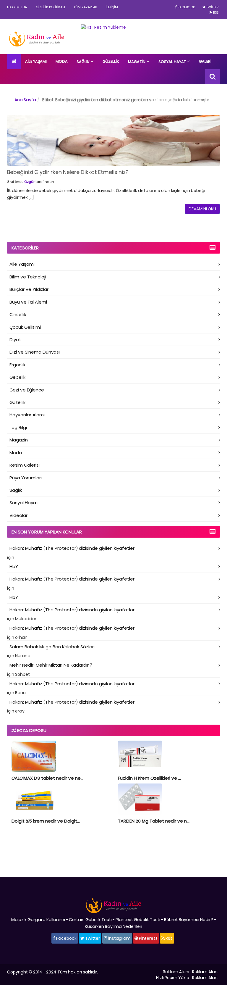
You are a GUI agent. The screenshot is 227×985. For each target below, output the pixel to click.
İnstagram (119, 938)
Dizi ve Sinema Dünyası (34, 352)
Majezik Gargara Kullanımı (38, 920)
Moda (62, 61)
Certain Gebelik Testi (90, 920)
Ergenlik (17, 365)
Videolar (18, 515)
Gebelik (17, 377)
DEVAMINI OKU (202, 209)
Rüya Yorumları (25, 478)
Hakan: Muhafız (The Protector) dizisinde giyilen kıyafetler (71, 548)
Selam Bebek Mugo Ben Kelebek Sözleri (52, 647)
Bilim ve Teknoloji (27, 277)
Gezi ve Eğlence (26, 390)
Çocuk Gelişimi (25, 327)
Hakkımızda (17, 7)
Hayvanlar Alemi (27, 415)
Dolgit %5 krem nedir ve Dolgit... (46, 821)
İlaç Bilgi (18, 427)
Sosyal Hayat (172, 62)
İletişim (112, 7)
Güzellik (111, 61)
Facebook (186, 7)
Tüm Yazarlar (85, 7)
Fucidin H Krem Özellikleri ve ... (149, 778)
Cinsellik (17, 314)
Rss (215, 12)
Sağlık (83, 62)
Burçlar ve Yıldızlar (28, 289)
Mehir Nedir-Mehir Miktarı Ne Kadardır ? (50, 665)
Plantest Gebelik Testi (138, 920)
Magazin (137, 62)
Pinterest (148, 938)
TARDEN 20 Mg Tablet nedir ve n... (153, 821)
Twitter (211, 7)
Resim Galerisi (24, 465)
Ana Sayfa (25, 100)
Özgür (29, 181)
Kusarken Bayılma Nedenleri (113, 926)
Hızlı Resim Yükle (172, 978)
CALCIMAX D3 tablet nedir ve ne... (47, 778)
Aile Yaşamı (36, 61)
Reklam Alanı (176, 972)
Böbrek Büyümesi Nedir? (188, 920)
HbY (13, 566)
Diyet (15, 339)
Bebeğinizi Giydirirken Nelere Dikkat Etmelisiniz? (68, 172)
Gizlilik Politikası (50, 7)
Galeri (205, 61)
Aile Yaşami (22, 264)
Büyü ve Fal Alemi (28, 302)
